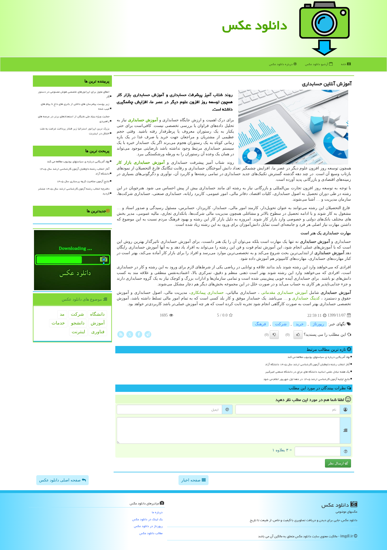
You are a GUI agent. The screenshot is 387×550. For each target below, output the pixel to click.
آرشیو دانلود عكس (317, 64)
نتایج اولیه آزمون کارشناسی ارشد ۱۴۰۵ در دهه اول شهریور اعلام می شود (306, 379)
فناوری (98, 331)
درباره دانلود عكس (281, 64)
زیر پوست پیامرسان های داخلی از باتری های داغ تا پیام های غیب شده (75, 106)
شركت (281, 324)
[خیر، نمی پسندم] (274, 334)
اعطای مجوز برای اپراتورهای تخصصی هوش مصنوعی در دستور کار (73, 94)
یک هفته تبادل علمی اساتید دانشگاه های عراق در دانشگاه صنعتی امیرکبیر (307, 372)
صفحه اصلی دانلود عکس (60, 480)
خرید (300, 324)
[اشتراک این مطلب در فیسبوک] (139, 334)
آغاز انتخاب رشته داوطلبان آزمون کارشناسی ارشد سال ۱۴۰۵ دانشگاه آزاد (307, 364)
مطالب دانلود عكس (151, 533)
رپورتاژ (318, 324)
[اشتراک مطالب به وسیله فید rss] (121, 334)
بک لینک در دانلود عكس (147, 519)
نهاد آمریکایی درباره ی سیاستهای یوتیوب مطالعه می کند (319, 357)
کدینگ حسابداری (306, 298)
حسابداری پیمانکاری (207, 292)
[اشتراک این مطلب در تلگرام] (148, 334)
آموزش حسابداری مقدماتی (284, 292)
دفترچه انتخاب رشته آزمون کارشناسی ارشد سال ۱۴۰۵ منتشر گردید (73, 191)
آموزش (98, 322)
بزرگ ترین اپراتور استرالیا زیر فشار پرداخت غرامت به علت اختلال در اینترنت (74, 131)
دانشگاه (97, 314)
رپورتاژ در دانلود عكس (148, 526)
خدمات (58, 322)
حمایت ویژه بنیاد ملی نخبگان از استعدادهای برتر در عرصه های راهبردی (73, 119)
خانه (344, 64)
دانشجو (77, 322)
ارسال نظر (336, 463)
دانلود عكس (254, 25)
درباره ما (157, 512)
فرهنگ (260, 324)
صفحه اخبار (191, 480)
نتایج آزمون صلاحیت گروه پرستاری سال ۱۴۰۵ (83, 181)
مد (62, 314)
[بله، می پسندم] (298, 334)
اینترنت (78, 331)
